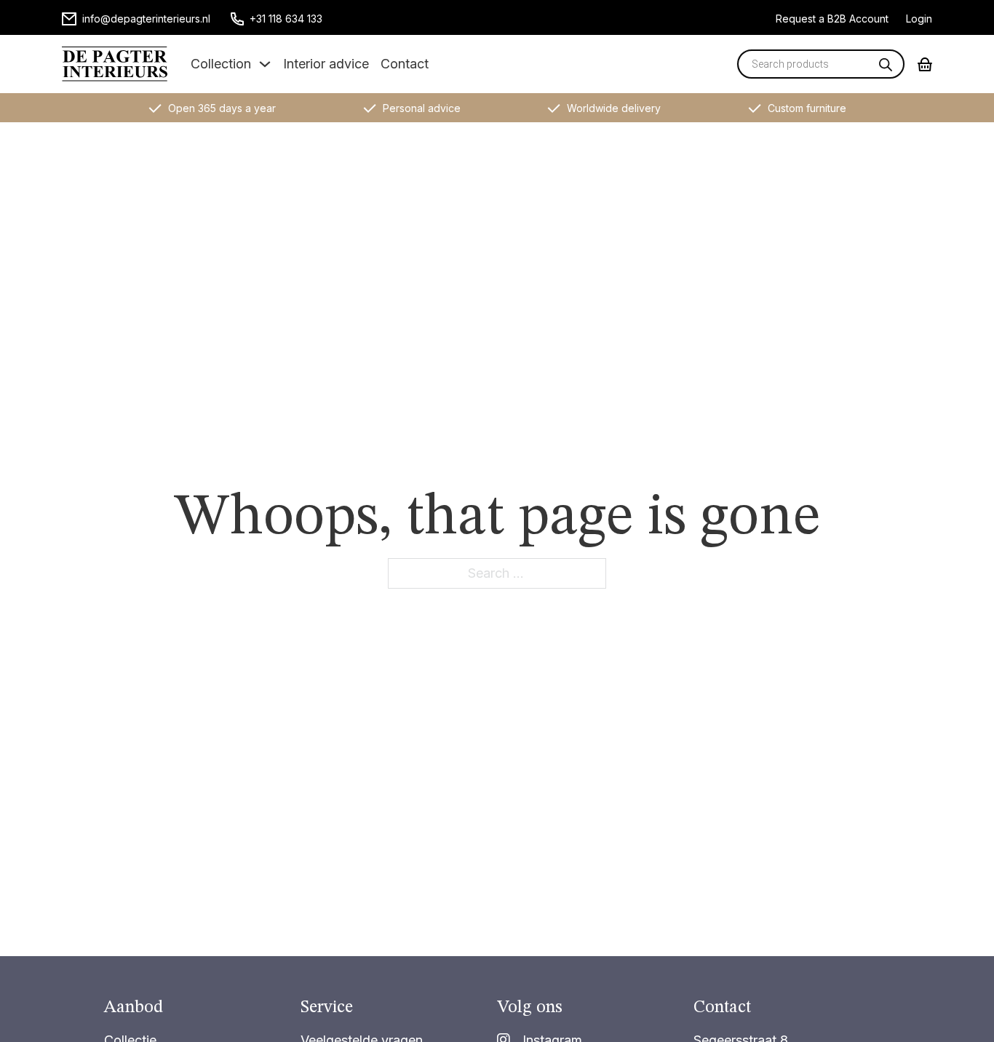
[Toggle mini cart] (925, 64)
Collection (221, 63)
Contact (405, 63)
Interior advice (326, 63)
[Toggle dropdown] (264, 64)
